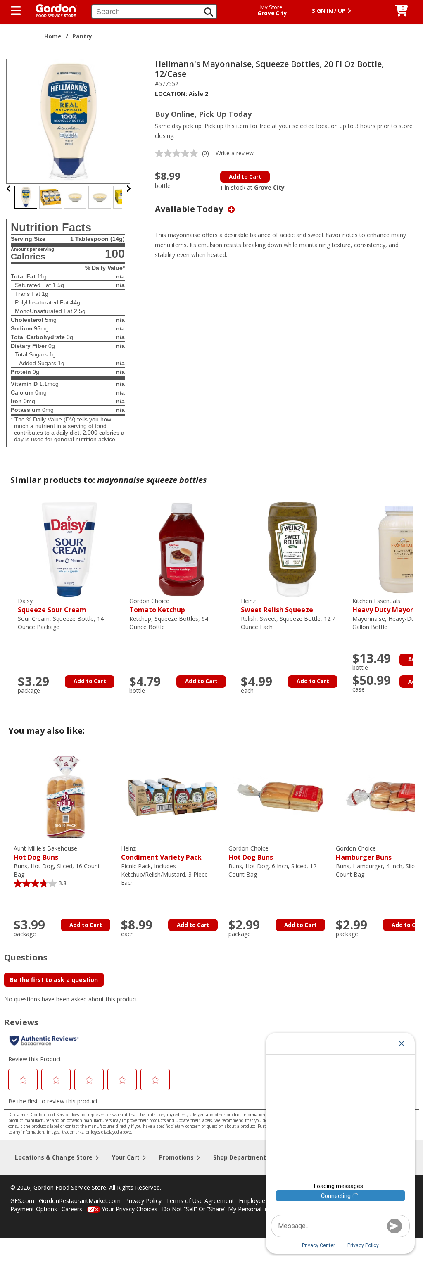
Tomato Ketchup (157, 606)
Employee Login (260, 1201)
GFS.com (22, 1201)
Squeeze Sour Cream (52, 606)
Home (53, 36)
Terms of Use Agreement (200, 1201)
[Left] (9, 188)
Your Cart (126, 1157)
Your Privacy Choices (129, 1209)
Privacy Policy (143, 1201)
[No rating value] (178, 153)
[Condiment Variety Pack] (172, 796)
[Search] (208, 12)
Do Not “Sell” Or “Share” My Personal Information (228, 1209)
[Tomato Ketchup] (180, 549)
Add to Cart (245, 177)
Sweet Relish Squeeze (277, 606)
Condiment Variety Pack (161, 853)
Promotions (176, 1157)
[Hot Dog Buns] (65, 796)
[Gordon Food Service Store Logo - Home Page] (52, 10)
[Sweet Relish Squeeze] (292, 549)
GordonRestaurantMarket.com (80, 1201)
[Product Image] (69, 121)
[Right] (128, 188)
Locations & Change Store (54, 1157)
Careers (72, 1209)
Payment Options (33, 1209)
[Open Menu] (16, 11)
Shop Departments (241, 1157)
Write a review (235, 153)
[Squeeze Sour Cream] (69, 549)
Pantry (82, 36)
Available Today (190, 208)
